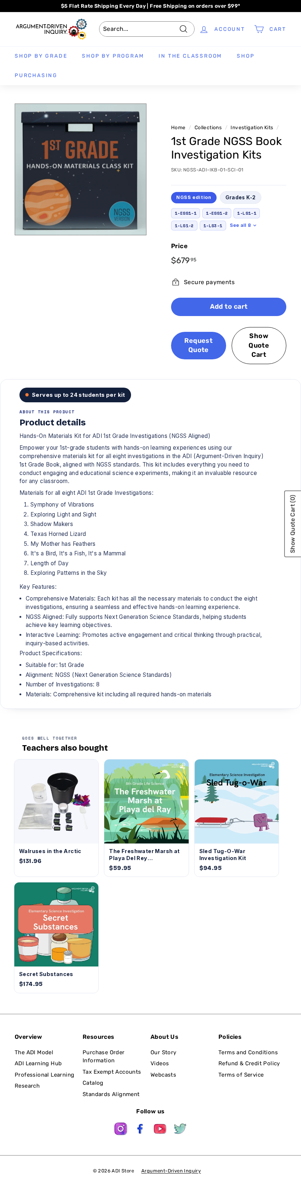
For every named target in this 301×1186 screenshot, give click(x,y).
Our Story (163, 1052)
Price (179, 246)
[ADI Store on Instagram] (120, 1130)
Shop (245, 56)
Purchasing (36, 75)
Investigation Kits (252, 127)
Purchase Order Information (104, 1056)
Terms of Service (241, 1074)
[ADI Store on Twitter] (180, 1130)
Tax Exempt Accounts (112, 1072)
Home (178, 127)
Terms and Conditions (248, 1052)
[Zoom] (80, 169)
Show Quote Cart (259, 345)
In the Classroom (190, 56)
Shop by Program (113, 56)
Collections (208, 127)
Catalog (93, 1083)
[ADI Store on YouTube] (160, 1130)
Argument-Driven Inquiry (171, 1171)
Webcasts (163, 1074)
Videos (159, 1063)
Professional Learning (44, 1074)
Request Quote (198, 345)
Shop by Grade (41, 56)
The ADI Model (34, 1052)
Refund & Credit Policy (249, 1063)
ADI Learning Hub (38, 1063)
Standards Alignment (111, 1094)
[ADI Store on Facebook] (140, 1130)
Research (27, 1085)
